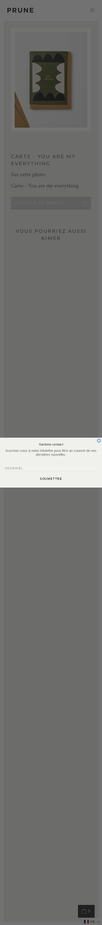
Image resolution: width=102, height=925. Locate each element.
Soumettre (51, 478)
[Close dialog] (99, 440)
